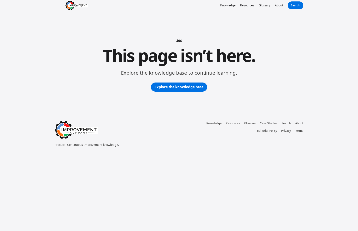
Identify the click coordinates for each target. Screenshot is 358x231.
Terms (299, 131)
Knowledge (228, 5)
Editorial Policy (267, 131)
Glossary (264, 5)
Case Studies (268, 123)
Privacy (286, 131)
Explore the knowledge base (179, 87)
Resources (247, 5)
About (279, 5)
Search (295, 5)
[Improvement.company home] (77, 5)
